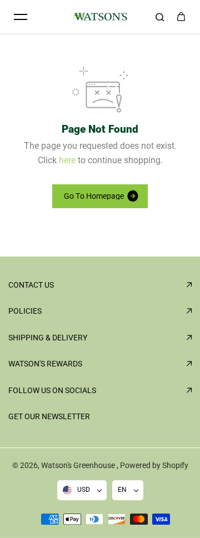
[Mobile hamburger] (20, 16)
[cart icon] (181, 16)
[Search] (160, 16)
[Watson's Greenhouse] (100, 17)
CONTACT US (31, 284)
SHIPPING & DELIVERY (47, 337)
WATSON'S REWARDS (45, 363)
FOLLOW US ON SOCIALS (52, 390)
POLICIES (25, 310)
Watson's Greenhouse (79, 465)
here (67, 160)
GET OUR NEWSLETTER (49, 416)
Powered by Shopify (154, 465)
